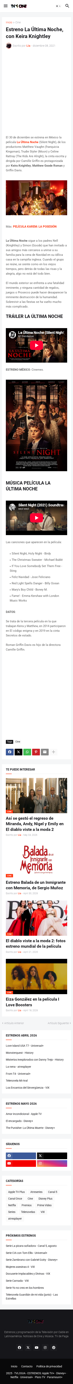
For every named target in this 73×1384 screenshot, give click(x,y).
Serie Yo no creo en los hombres (25, 1287)
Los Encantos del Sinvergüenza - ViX (27, 1087)
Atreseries (36, 1191)
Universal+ (26, 1377)
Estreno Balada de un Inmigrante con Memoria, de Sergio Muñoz (36, 885)
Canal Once (15, 1198)
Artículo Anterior (14, 1023)
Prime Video (44, 1205)
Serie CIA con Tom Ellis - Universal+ (26, 1252)
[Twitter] (18, 752)
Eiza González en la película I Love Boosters (32, 1002)
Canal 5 (52, 1191)
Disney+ (61, 1373)
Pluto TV (40, 1377)
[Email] (45, 752)
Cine (18, 22)
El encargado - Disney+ (19, 1121)
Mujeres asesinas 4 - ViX (20, 1266)
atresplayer (15, 1218)
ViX (43, 1211)
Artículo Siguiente (58, 1023)
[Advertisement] (36, 92)
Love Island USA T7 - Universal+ (25, 1045)
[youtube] (21, 1163)
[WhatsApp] (27, 752)
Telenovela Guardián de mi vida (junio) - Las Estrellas (32, 1296)
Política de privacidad (49, 1366)
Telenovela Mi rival (17, 1080)
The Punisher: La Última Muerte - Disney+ (30, 1127)
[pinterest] (53, 1347)
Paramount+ (54, 1377)
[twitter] (52, 1156)
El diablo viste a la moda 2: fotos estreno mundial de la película (36, 943)
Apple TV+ (48, 1373)
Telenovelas (28, 1211)
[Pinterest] (36, 752)
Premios (27, 1205)
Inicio (9, 22)
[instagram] (52, 1163)
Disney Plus (45, 1198)
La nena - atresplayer (18, 1066)
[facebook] (21, 1156)
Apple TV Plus (16, 1191)
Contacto (27, 1366)
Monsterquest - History (19, 1052)
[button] (5, 6)
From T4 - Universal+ (18, 1073)
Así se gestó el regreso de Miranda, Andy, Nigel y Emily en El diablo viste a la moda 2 (35, 824)
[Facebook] (10, 752)
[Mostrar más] (53, 752)
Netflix (12, 1205)
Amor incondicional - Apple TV (24, 1113)
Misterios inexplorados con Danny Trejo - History (35, 1059)
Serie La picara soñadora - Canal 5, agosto (31, 1245)
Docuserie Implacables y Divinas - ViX (28, 1273)
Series (11, 1211)
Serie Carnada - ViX (17, 1280)
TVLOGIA (20, 1373)
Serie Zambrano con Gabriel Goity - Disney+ (32, 1259)
